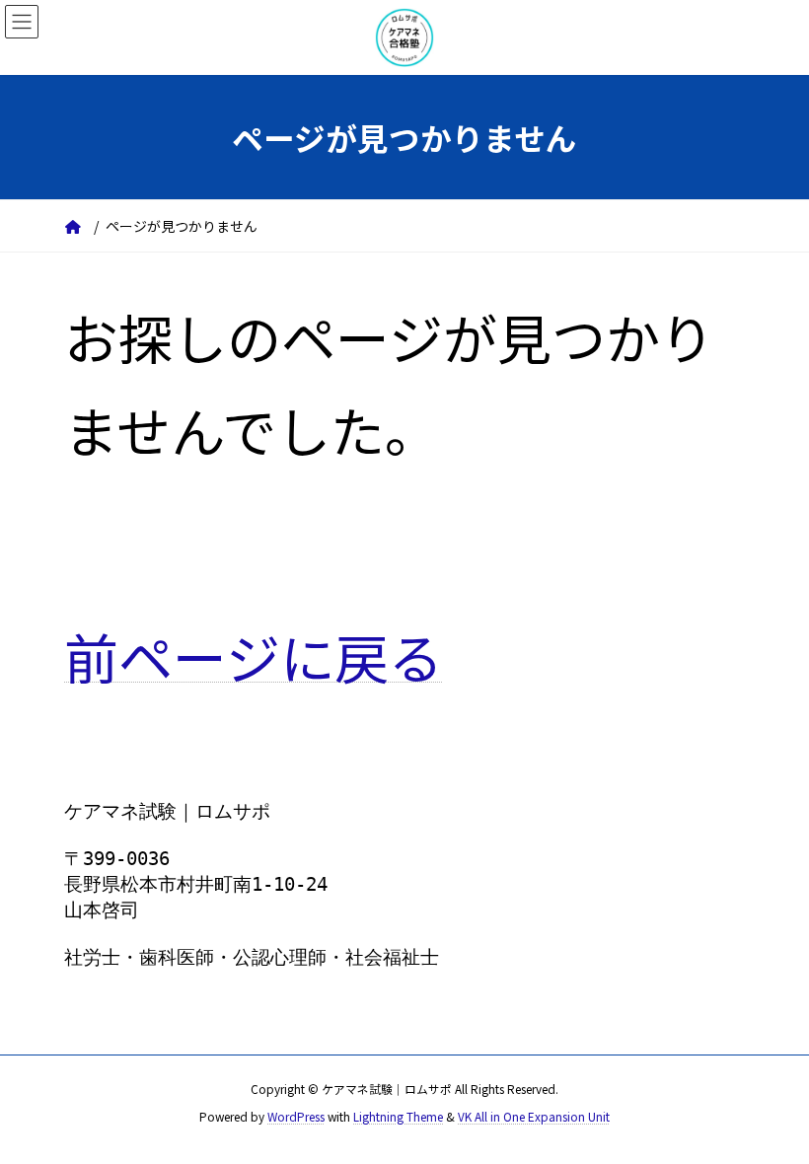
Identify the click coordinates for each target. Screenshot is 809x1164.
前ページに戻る (253, 656)
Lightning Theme (398, 1116)
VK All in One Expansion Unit (534, 1116)
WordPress (296, 1116)
